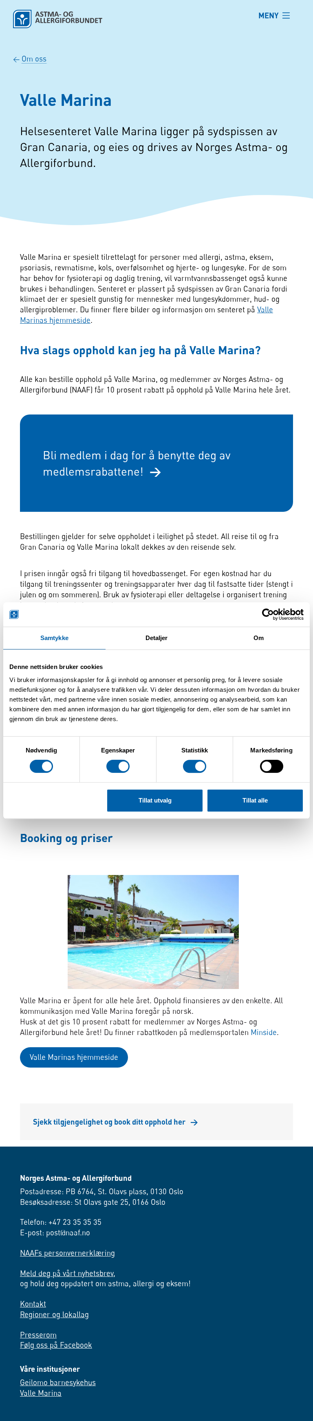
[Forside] (129, 19)
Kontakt (33, 1303)
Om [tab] (258, 637)
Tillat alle (255, 800)
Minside (264, 1032)
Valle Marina (41, 1392)
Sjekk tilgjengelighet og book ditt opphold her (115, 1121)
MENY (268, 15)
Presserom (38, 1334)
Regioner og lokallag (54, 1314)
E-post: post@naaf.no (55, 1232)
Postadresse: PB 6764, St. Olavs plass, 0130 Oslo (101, 1191)
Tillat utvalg (155, 800)
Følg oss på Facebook (56, 1344)
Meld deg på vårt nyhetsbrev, (67, 1273)
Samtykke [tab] (54, 637)
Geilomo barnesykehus (58, 1382)
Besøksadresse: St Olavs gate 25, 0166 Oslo (92, 1201)
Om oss (34, 58)
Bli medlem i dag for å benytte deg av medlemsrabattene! (137, 463)
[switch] (118, 766)
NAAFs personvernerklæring (67, 1252)
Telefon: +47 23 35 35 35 (60, 1221)
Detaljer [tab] (156, 637)
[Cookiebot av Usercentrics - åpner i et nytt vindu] (268, 614)
